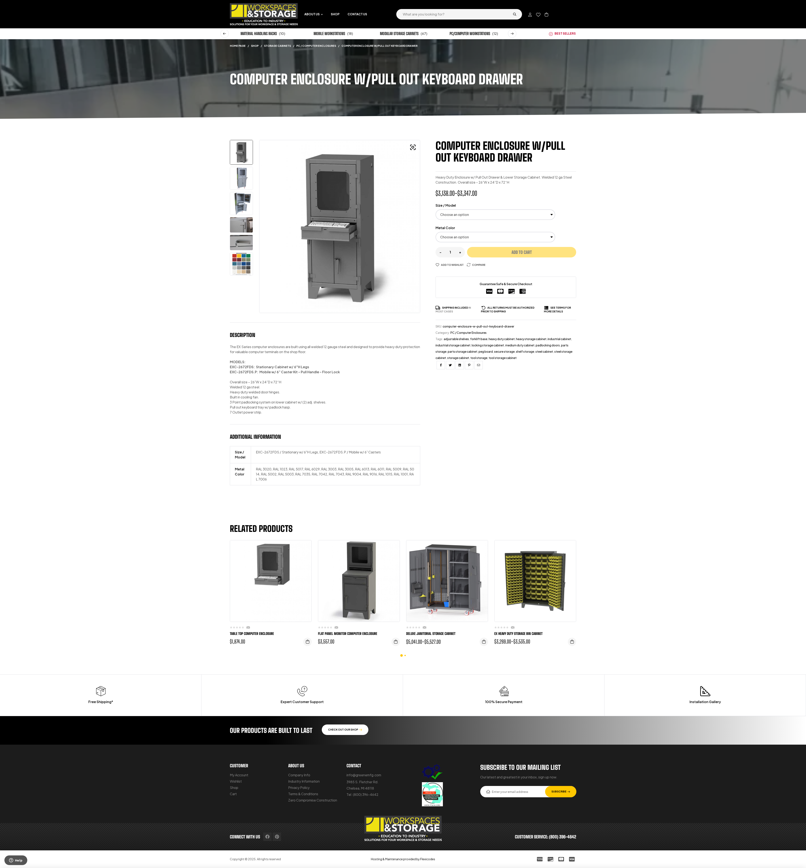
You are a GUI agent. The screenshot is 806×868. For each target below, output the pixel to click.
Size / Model (446, 205)
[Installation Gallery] (705, 691)
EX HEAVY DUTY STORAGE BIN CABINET (518, 634)
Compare (478, 264)
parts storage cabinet (462, 351)
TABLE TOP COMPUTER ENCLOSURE (252, 634)
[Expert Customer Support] (302, 691)
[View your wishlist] (538, 15)
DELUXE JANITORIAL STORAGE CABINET (430, 634)
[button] (224, 33)
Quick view (305, 564)
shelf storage (525, 351)
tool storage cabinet (503, 358)
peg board (486, 351)
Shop (255, 45)
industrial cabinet (559, 339)
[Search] (514, 14)
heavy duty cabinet (502, 339)
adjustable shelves (456, 339)
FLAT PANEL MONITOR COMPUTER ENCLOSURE (347, 634)
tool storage (478, 358)
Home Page (238, 45)
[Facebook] (267, 837)
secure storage (504, 351)
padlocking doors (548, 345)
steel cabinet (544, 351)
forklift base (478, 339)
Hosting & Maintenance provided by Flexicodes (403, 859)
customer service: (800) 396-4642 (545, 836)
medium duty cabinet (519, 345)
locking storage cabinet (488, 345)
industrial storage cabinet (453, 345)
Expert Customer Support (302, 702)
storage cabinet (458, 358)
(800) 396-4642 (365, 794)
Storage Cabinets (277, 45)
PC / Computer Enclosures (316, 45)
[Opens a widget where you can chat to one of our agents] (15, 860)
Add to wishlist (452, 264)
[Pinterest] (277, 837)
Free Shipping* (100, 702)
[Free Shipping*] (101, 691)
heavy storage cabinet (531, 339)
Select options (307, 642)
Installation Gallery (705, 702)
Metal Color (445, 228)
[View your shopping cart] (546, 14)
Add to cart (522, 252)
